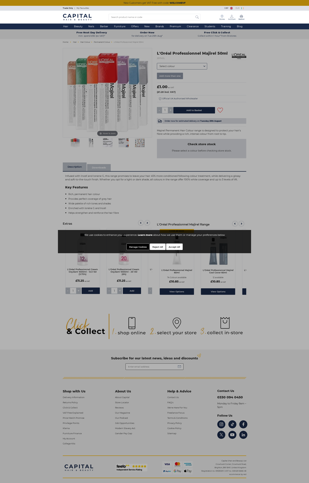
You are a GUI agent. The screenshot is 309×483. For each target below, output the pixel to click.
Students (210, 26)
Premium (175, 26)
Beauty (78, 26)
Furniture (120, 26)
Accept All (174, 247)
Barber (104, 26)
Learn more (145, 234)
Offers (135, 26)
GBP (226, 8)
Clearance (193, 26)
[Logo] (77, 17)
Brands (159, 26)
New (147, 26)
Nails (91, 26)
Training (226, 26)
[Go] (197, 17)
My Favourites (83, 8)
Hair (65, 26)
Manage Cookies (138, 247)
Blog (240, 26)
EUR (238, 8)
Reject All (157, 247)
